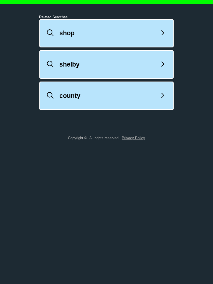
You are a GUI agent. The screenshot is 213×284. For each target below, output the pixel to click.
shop (67, 34)
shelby (69, 65)
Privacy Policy (133, 139)
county (69, 96)
